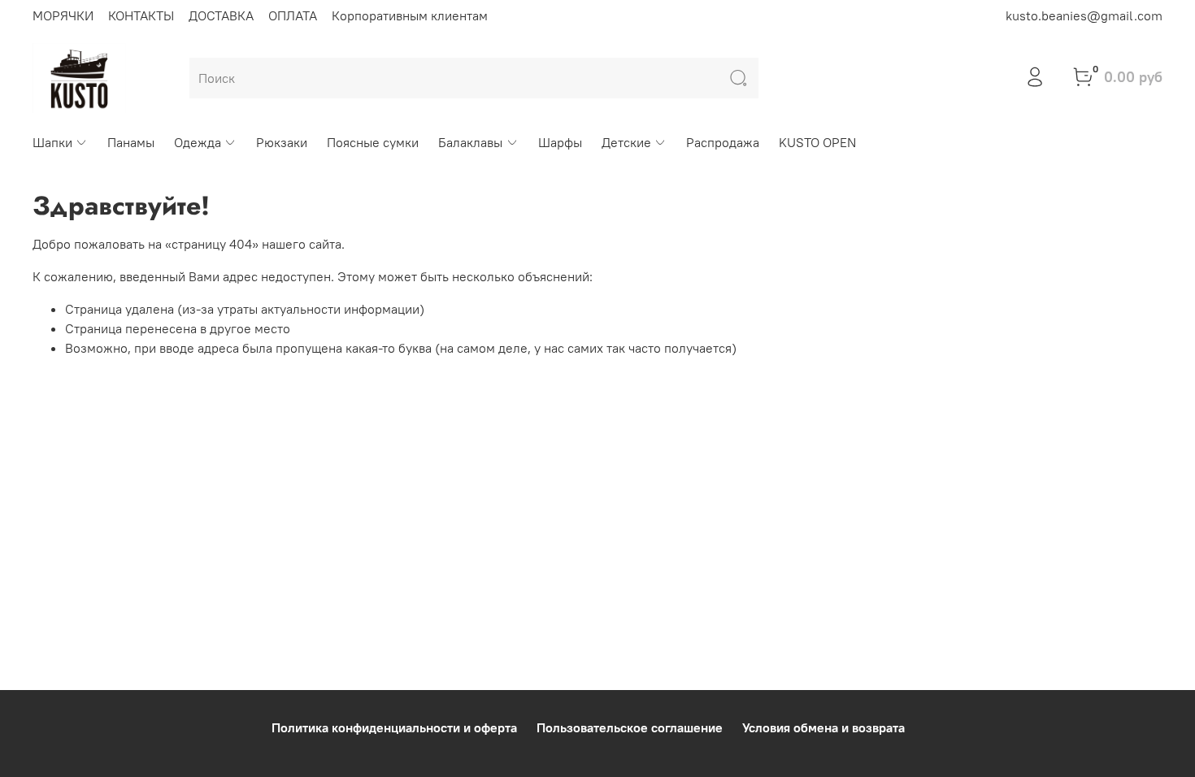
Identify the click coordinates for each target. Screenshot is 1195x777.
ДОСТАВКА (221, 15)
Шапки (52, 142)
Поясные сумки (373, 142)
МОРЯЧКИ (63, 15)
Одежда (197, 142)
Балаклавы (470, 142)
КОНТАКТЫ (141, 15)
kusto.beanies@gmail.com (1084, 15)
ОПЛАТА (292, 15)
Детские (626, 142)
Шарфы (560, 142)
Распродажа (722, 142)
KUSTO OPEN (817, 142)
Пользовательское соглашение (630, 727)
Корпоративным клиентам (410, 15)
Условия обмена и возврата (823, 727)
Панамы (130, 142)
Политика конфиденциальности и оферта (394, 727)
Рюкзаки (281, 142)
